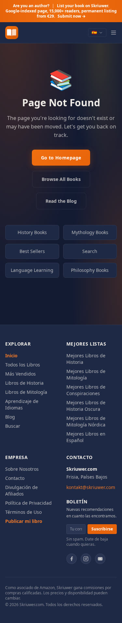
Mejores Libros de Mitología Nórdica (85, 421)
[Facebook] (71, 559)
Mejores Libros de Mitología (85, 374)
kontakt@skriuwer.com (90, 487)
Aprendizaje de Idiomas (21, 404)
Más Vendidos (20, 374)
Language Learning (32, 270)
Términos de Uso (23, 512)
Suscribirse (102, 529)
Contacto (14, 478)
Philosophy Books (90, 270)
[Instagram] (86, 559)
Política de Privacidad (28, 503)
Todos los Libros (22, 365)
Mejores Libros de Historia (85, 358)
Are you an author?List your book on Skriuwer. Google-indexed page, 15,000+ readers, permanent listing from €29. (61, 11)
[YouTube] (100, 559)
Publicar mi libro (23, 521)
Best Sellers (32, 251)
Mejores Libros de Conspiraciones (85, 390)
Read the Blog (61, 201)
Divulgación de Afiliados (21, 490)
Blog (10, 417)
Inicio (11, 355)
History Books (32, 232)
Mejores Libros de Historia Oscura (85, 405)
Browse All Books (61, 179)
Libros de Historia (24, 383)
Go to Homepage (61, 158)
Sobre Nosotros (22, 469)
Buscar (12, 426)
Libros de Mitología (26, 392)
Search (89, 251)
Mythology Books (90, 232)
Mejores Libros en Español (85, 437)
